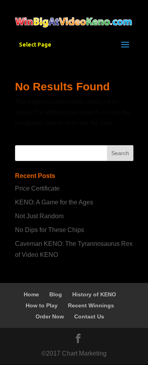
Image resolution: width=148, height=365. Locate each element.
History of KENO (94, 294)
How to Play (42, 305)
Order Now (50, 316)
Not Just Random (39, 216)
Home (31, 294)
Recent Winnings (91, 305)
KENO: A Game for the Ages (54, 202)
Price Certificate (37, 188)
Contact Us (89, 316)
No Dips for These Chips (49, 229)
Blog (55, 294)
